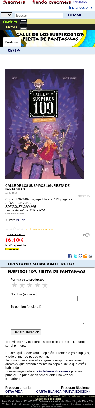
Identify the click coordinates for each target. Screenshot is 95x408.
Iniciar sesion (79, 7)
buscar (74, 15)
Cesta (14, 50)
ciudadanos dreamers (53, 371)
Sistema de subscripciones (31, 396)
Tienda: (10, 21)
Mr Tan (20, 220)
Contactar (8, 396)
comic (11, 27)
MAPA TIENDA (80, 2)
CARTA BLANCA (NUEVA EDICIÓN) (63, 392)
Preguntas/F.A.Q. (57, 396)
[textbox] (39, 15)
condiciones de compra (82, 396)
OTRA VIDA (14, 392)
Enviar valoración (26, 332)
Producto (11, 42)
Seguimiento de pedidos (48, 398)
